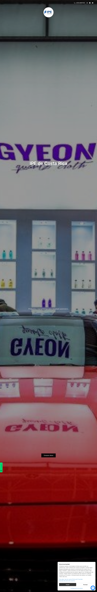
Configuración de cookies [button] (76, 588)
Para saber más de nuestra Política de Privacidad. (71, 579)
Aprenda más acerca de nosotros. (67, 580)
